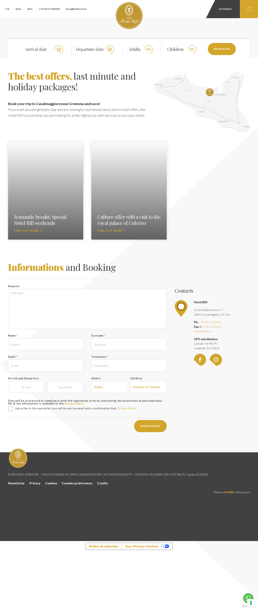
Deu (30, 8)
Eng (18, 8)
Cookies (51, 483)
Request (14, 286)
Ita (7, 8)
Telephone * (99, 356)
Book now (222, 48)
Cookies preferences (77, 483)
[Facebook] (201, 359)
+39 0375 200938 (49, 8)
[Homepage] (129, 15)
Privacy (35, 483)
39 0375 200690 (211, 326)
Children (136, 378)
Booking (225, 8)
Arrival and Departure (23, 378)
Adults (96, 378)
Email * (12, 356)
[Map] (181, 308)
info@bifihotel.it (76, 8)
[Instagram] (217, 359)
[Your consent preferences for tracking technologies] (251, 603)
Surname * (98, 335)
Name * (13, 335)
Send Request (150, 426)
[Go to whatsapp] (248, 598)
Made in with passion (232, 492)
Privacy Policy (74, 403)
